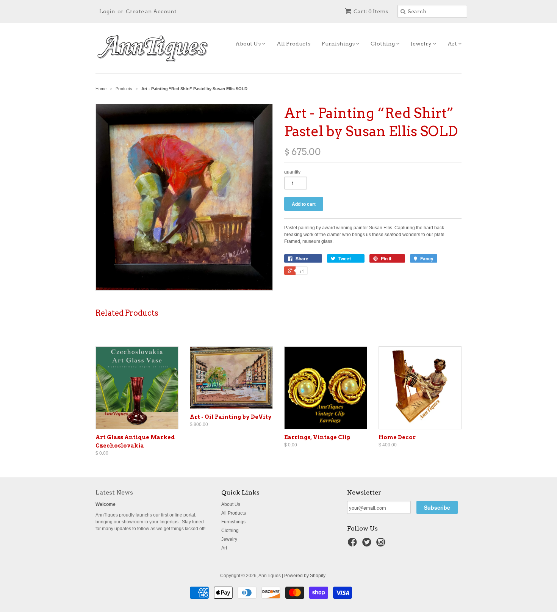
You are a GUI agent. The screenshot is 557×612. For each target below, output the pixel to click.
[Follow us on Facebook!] (353, 544)
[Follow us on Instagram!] (382, 544)
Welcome (105, 504)
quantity (292, 172)
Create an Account (151, 11)
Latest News (114, 492)
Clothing (383, 44)
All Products (293, 44)
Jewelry (422, 44)
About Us (248, 44)
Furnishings (339, 44)
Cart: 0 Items (371, 11)
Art (452, 44)
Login (107, 11)
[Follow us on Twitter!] (368, 544)
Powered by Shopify (304, 575)
